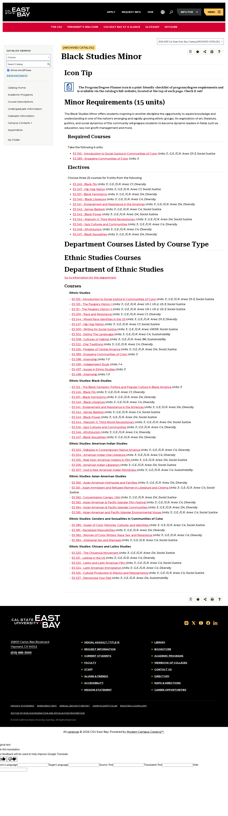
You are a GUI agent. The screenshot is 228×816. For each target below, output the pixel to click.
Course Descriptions (20, 101)
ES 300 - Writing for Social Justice (94, 329)
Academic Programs (20, 94)
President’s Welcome (82, 26)
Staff (88, 669)
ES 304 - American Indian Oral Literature (99, 455)
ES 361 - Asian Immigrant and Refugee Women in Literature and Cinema (120, 487)
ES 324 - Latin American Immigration (96, 568)
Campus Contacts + (20, 122)
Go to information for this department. (90, 277)
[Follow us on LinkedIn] (215, 622)
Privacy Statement (22, 706)
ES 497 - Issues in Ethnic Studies (93, 369)
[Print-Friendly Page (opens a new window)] (212, 52)
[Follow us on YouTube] (201, 622)
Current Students (97, 655)
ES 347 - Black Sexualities (90, 234)
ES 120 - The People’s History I (92, 304)
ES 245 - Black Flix (85, 184)
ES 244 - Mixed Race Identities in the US (99, 319)
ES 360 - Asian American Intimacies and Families (104, 482)
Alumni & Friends (96, 676)
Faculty (90, 662)
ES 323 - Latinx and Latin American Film (98, 562)
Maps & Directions (167, 682)
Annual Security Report (74, 706)
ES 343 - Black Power (87, 214)
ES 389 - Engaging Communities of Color (100, 158)
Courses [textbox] (12, 57)
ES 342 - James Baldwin (89, 209)
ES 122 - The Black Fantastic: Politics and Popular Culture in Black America (121, 387)
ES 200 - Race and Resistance (92, 314)
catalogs (73, 731)
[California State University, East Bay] (36, 621)
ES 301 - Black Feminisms (90, 194)
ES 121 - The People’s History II (92, 309)
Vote (195, 764)
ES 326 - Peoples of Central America (96, 349)
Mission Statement (98, 689)
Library (159, 642)
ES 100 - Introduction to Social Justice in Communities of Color (115, 153)
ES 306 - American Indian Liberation (96, 465)
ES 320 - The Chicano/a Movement (95, 552)
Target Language (58, 764)
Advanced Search (17, 75)
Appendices (15, 130)
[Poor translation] (12, 759)
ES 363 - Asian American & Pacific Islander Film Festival (109, 502)
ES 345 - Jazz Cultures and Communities (100, 224)
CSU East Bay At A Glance (121, 26)
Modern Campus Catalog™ (145, 731)
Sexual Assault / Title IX (102, 642)
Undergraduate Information (25, 108)
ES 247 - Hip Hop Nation (89, 189)
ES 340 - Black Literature (89, 199)
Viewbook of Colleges (170, 662)
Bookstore (162, 649)
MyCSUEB (171, 26)
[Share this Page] (205, 52)
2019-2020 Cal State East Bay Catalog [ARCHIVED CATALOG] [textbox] (189, 41)
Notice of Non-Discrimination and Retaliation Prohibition (48, 713)
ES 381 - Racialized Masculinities (93, 530)
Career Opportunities (170, 689)
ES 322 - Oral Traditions (87, 344)
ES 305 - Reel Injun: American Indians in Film (101, 460)
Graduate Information (21, 115)
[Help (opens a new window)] (219, 52)
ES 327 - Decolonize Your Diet (91, 578)
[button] (163, 12)
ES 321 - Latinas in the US (88, 557)
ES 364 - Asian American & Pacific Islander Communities (110, 507)
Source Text (106, 764)
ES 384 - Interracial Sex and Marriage (96, 540)
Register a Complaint (133, 706)
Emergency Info (47, 706)
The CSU (56, 26)
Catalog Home (17, 87)
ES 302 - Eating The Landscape (93, 334)
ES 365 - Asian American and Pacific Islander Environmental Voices (116, 512)
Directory (161, 676)
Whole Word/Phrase (21, 70)
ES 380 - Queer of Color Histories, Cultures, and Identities (110, 525)
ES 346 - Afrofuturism (87, 229)
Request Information (100, 649)
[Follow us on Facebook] (208, 622)
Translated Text (153, 764)
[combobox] (190, 41)
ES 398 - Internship (84, 359)
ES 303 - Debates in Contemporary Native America (106, 450)
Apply (111, 12)
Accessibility (93, 682)
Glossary (152, 26)
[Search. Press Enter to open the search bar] (171, 12)
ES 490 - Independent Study (90, 364)
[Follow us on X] (194, 622)
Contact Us (163, 669)
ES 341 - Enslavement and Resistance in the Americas (109, 204)
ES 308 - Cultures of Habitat (90, 339)
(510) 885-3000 (21, 652)
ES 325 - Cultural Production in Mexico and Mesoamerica (110, 573)
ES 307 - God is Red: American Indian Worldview (104, 470)
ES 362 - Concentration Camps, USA (96, 497)
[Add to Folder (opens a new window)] (198, 52)
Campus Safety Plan (104, 706)
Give (150, 12)
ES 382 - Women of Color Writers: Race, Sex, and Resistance (112, 535)
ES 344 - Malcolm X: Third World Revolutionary (104, 219)
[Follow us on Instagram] (186, 622)
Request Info (131, 12)
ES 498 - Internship (84, 374)
